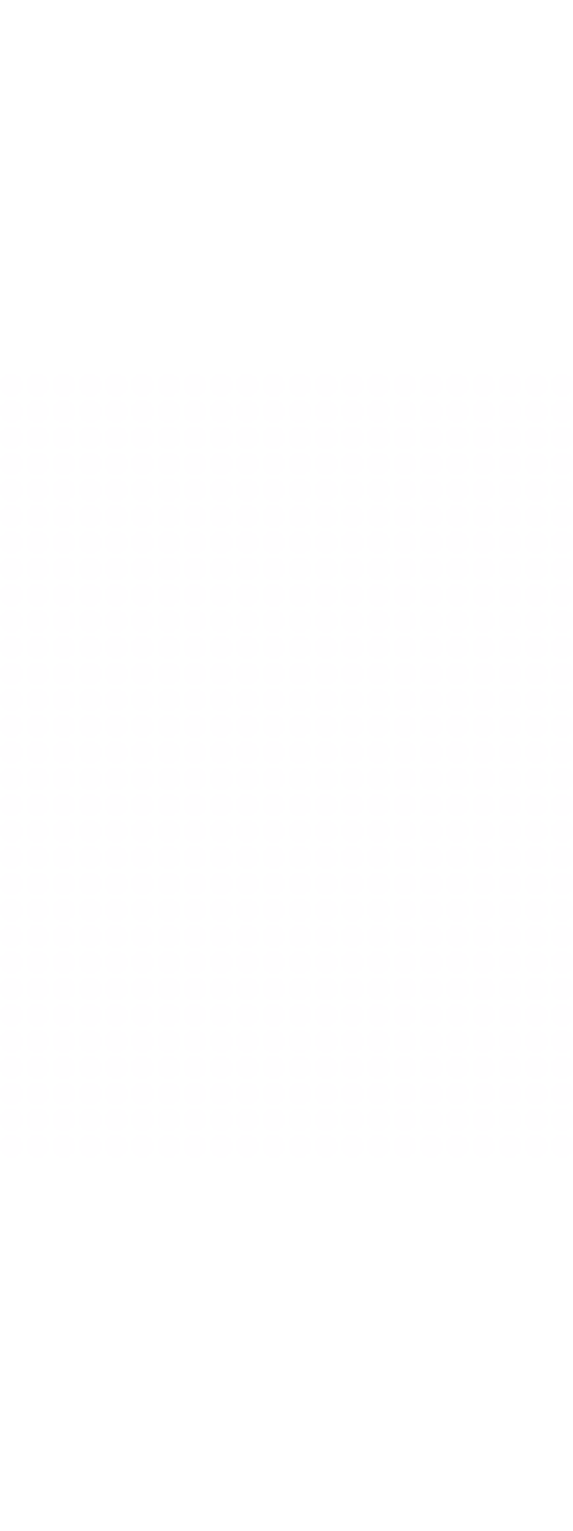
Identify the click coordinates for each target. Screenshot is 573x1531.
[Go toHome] (45, 13)
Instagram (36, 1519)
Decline (550, 1514)
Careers (440, 1383)
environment (163, 1399)
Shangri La (302, 1383)
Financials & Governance (34, 1399)
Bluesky (53, 1519)
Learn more (23, 1267)
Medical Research (168, 1408)
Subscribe (551, 1445)
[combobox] (509, 612)
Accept (528, 1514)
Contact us (17, 1519)
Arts (295, 1013)
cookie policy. (493, 1511)
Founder (17, 1383)
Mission (16, 1375)
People (16, 1391)
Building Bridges (166, 1383)
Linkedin (70, 1519)
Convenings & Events (312, 1391)
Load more (286, 543)
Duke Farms (302, 1375)
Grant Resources (26, 1408)
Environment (303, 656)
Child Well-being (167, 1391)
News (437, 1375)
